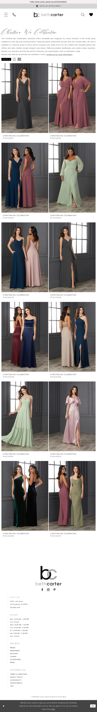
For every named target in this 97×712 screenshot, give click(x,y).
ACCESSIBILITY (16, 680)
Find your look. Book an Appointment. (48, 2)
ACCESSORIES (15, 659)
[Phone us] (14, 14)
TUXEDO (13, 657)
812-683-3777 (15, 607)
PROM (12, 662)
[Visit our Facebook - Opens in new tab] (42, 589)
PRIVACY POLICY (16, 677)
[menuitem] (6, 14)
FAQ (11, 686)
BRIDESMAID (15, 651)
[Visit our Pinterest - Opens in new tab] (54, 589)
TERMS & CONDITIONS (18, 674)
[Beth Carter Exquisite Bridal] (48, 14)
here (53, 709)
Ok (93, 706)
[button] (6, 14)
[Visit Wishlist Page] (91, 14)
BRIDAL (13, 648)
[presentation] (24, 98)
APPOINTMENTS (16, 683)
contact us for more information (60, 54)
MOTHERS (14, 654)
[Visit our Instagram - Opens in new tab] (48, 589)
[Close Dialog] (3, 706)
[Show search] (83, 14)
